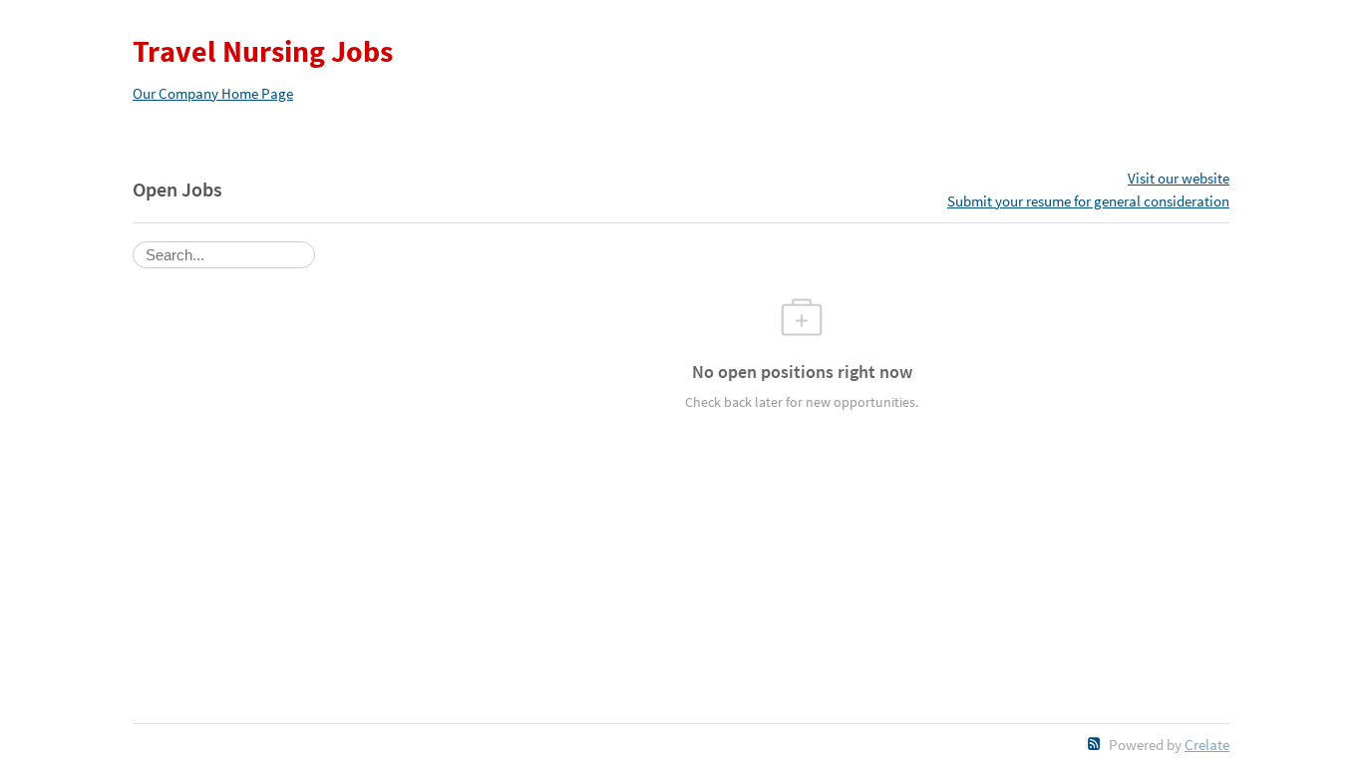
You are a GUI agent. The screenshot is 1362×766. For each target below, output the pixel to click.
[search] (224, 254)
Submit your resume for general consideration (1088, 201)
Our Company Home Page (213, 93)
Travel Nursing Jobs (263, 51)
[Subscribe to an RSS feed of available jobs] (1094, 743)
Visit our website (1178, 178)
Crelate (1207, 744)
